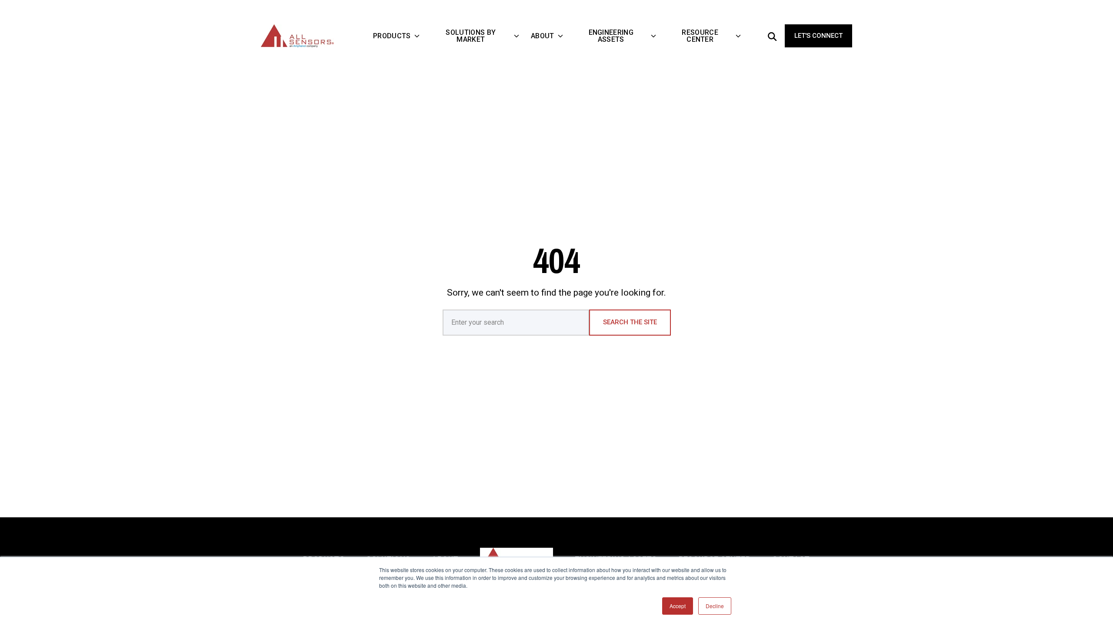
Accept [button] (678, 605)
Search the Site (630, 322)
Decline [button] (715, 605)
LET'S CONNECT (818, 36)
